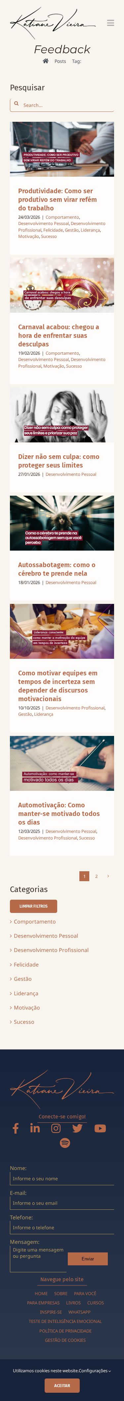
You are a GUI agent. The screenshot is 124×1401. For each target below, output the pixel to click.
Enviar (88, 1258)
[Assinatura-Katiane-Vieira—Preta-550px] (53, 9)
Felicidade (53, 230)
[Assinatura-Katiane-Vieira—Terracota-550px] (62, 1072)
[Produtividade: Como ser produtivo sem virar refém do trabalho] (62, 149)
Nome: (18, 1168)
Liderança (90, 230)
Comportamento (62, 217)
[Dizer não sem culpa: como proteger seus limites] (62, 414)
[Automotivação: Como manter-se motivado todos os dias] (62, 763)
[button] (33, 906)
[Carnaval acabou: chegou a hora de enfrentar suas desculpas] (62, 285)
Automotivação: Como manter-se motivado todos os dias (59, 813)
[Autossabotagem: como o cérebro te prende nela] (62, 523)
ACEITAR (62, 1385)
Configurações (93, 1371)
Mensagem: (24, 1241)
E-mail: (18, 1193)
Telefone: (21, 1217)
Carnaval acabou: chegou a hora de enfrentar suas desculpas (58, 335)
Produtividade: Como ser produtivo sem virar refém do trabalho (57, 199)
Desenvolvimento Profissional (75, 708)
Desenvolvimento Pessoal (43, 223)
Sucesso (49, 236)
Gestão (72, 230)
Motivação (28, 236)
